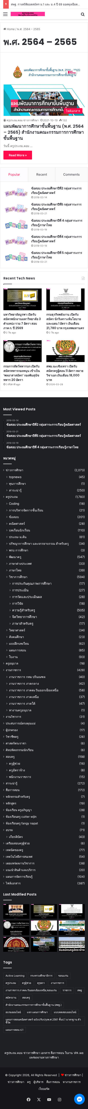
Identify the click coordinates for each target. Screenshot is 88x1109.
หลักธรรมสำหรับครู (18, 796)
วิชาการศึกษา (18, 577)
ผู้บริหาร (38, 1082)
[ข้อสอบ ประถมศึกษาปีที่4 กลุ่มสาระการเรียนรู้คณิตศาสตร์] (16, 241)
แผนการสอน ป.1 (14, 1029)
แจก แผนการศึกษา (37, 1012)
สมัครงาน (11, 997)
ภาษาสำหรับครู (22, 623)
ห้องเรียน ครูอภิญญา (19, 810)
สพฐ (79, 990)
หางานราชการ (72, 1082)
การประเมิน (20, 590)
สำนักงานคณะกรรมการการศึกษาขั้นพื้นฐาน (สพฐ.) (34, 1004)
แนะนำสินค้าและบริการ (20, 870)
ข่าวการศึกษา (14, 470)
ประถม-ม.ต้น (17, 537)
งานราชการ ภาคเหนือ (24, 697)
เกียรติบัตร (16, 837)
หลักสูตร (11, 803)
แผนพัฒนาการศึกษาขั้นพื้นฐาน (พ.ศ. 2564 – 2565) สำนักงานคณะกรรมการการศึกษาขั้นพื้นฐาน (43, 132)
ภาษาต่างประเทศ (20, 563)
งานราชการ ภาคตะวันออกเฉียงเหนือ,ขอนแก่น (31, 990)
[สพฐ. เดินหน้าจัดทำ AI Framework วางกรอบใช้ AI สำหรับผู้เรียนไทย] (16, 911)
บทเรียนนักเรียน (19, 530)
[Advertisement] (44, 65)
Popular (14, 174)
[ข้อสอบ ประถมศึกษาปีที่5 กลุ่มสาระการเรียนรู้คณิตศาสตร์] (16, 208)
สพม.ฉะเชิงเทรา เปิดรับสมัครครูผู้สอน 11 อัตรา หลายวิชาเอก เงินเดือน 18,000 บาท (64, 373)
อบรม (9, 830)
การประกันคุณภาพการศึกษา (31, 583)
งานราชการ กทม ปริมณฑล (27, 677)
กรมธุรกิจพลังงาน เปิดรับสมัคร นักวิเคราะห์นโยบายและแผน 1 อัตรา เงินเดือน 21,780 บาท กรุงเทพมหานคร (65, 321)
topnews (15, 477)
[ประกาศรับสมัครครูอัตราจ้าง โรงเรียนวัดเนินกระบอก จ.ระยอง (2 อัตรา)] (72, 944)
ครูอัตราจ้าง (17, 770)
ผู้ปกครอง (12, 730)
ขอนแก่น (63, 975)
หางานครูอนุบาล (20, 710)
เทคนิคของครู (14, 850)
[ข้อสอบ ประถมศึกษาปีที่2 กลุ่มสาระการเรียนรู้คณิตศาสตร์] (16, 192)
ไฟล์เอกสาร (13, 883)
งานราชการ (13, 670)
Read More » (18, 155)
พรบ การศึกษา (18, 550)
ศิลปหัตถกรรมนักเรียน (19, 750)
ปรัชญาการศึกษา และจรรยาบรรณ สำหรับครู (39, 543)
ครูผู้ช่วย (14, 763)
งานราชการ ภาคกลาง (24, 683)
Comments (71, 174)
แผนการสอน (17, 650)
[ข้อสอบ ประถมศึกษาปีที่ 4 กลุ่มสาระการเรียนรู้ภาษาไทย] (16, 224)
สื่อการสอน (12, 790)
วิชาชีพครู (12, 736)
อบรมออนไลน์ (13, 1012)
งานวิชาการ (13, 716)
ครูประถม (12, 497)
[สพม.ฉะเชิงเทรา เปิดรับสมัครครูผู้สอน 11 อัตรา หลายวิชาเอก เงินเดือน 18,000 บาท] (65, 351)
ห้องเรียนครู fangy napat (22, 823)
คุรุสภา (41, 983)
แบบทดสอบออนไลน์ (65, 1012)
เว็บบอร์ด (44, 1089)
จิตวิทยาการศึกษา (24, 617)
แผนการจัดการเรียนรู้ (19, 876)
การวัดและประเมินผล (27, 597)
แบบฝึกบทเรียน (19, 643)
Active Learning (15, 975)
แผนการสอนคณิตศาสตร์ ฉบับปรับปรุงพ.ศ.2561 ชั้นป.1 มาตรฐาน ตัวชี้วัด (43, 1021)
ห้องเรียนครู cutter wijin (21, 816)
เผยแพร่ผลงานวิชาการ (20, 863)
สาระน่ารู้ (15, 490)
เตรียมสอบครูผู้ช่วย (18, 843)
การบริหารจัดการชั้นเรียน (26, 510)
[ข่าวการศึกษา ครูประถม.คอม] (28, 14)
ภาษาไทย (15, 570)
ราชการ (67, 990)
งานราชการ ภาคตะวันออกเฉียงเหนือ (34, 690)
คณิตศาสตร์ (17, 523)
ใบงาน (13, 657)
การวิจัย (17, 603)
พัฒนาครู (15, 557)
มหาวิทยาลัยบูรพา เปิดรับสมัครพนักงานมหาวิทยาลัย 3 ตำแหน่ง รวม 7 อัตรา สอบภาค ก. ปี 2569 (22, 321)
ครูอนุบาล (12, 663)
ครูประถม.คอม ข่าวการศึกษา (23, 120)
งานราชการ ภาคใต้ (22, 703)
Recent (41, 174)
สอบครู (10, 756)
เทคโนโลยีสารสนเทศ (19, 856)
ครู (29, 1082)
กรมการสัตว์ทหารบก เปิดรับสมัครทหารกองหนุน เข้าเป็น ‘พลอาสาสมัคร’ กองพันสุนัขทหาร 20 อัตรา (21, 373)
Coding (14, 503)
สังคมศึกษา (16, 637)
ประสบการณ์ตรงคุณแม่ (20, 723)
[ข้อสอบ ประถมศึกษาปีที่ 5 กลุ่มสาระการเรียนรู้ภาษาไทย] (16, 257)
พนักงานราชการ (20, 777)
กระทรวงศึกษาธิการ (41, 975)
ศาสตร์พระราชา (16, 743)
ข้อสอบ (14, 517)
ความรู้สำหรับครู (23, 610)
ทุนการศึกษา (17, 483)
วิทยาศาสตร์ (17, 630)
